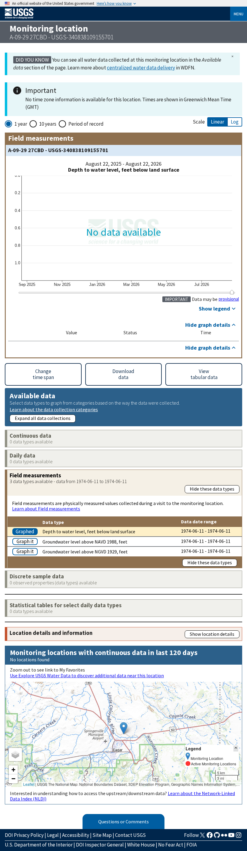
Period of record (86, 124)
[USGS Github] (216, 837)
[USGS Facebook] (209, 837)
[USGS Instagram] (238, 837)
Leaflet (28, 784)
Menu (238, 14)
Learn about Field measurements (46, 509)
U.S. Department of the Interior (39, 844)
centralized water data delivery (141, 67)
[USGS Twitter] (202, 837)
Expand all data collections (42, 418)
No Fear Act (170, 844)
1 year (20, 124)
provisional (229, 299)
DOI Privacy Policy (24, 835)
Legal (53, 835)
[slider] (231, 292)
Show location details (212, 634)
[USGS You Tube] (231, 837)
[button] (123, 728)
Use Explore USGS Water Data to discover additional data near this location (87, 675)
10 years (47, 124)
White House (141, 844)
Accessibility (75, 835)
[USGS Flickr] (224, 837)
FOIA (191, 844)
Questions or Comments (123, 822)
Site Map (102, 835)
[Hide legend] (235, 748)
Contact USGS (130, 835)
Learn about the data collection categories (54, 409)
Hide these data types (212, 489)
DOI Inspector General (100, 844)
